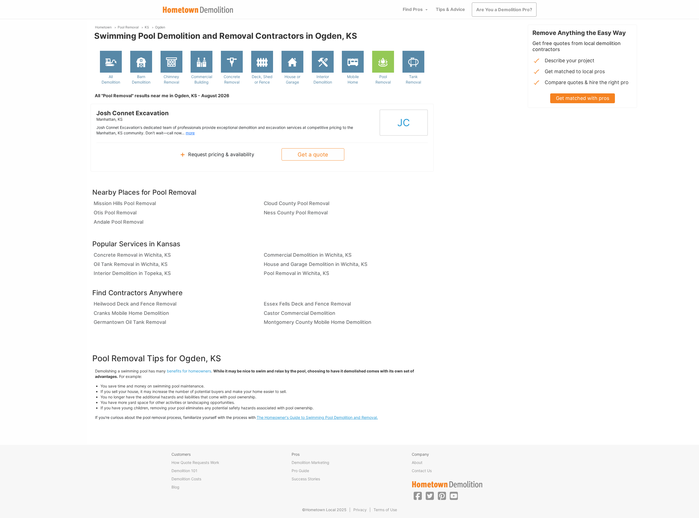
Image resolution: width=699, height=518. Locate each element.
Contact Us (422, 470)
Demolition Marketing (310, 462)
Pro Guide (300, 470)
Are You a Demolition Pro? (504, 9)
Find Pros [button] (413, 9)
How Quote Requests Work (195, 462)
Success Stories (306, 478)
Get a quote (313, 154)
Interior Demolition (322, 79)
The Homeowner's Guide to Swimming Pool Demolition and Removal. (317, 417)
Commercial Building (201, 79)
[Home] (197, 10)
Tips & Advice (450, 9)
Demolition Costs (186, 478)
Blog (175, 487)
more (190, 133)
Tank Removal (413, 79)
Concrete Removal (232, 79)
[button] (417, 495)
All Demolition (111, 79)
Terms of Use (385, 509)
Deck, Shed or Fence (262, 79)
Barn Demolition (141, 79)
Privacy (360, 509)
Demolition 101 (184, 470)
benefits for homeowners (189, 371)
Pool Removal (383, 79)
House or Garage (292, 79)
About (417, 462)
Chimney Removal (171, 79)
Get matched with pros (582, 98)
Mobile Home (353, 79)
